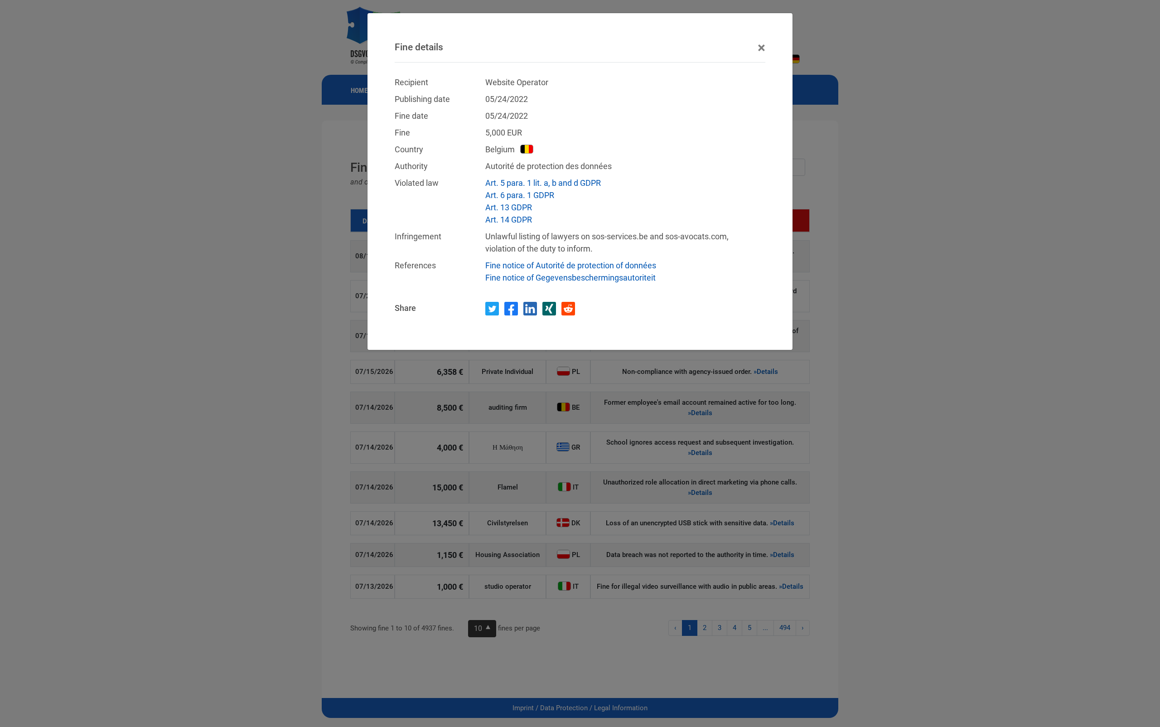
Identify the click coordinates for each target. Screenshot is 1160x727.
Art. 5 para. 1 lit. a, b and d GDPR (543, 183)
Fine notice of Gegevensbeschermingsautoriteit (570, 277)
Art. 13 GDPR (508, 207)
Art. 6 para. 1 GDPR (519, 195)
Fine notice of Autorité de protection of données (570, 265)
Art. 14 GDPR (508, 219)
